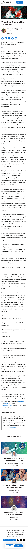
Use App (19, 2)
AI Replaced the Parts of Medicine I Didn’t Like (14, 459)
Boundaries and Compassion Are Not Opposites (14, 513)
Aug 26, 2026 (9, 520)
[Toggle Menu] (26, 2)
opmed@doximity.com (9, 429)
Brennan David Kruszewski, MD (14, 463)
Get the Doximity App (9, 540)
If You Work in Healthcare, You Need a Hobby (14, 486)
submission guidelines (11, 427)
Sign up (18, 545)
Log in (9, 545)
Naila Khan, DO (14, 517)
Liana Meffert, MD (14, 490)
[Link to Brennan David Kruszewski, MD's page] (14, 454)
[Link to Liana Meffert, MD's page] (14, 481)
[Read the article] (14, 448)
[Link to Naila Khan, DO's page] (14, 508)
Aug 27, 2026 (9, 466)
